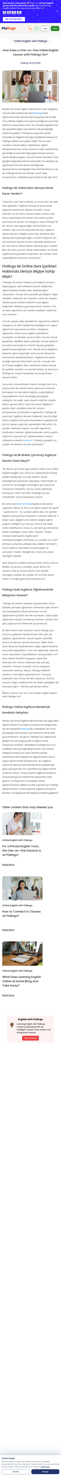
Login (45, 28)
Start (55, 28)
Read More (8, 864)
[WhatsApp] (30, 28)
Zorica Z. (28, 440)
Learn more (45, 1467)
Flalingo (38, 113)
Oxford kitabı (24, 504)
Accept (45, 1472)
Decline (16, 1472)
